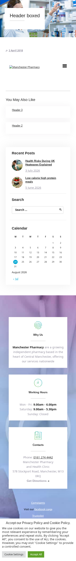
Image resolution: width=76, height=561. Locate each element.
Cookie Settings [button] (13, 554)
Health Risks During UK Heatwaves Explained (40, 162)
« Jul (15, 278)
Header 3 (17, 110)
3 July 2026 (32, 170)
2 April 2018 (16, 50)
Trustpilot (38, 516)
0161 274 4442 (43, 457)
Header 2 (17, 125)
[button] (65, 66)
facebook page (43, 509)
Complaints (38, 503)
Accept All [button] (36, 554)
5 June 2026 (33, 188)
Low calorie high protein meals (40, 180)
